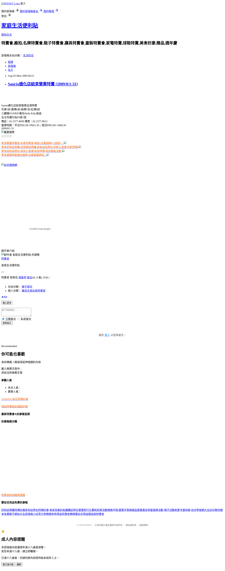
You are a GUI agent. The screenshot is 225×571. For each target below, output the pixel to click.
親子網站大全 (17, 514)
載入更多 (7, 303)
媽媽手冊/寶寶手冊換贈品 (122, 510)
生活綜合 (28, 55)
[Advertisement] (39, 95)
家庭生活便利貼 (19, 26)
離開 (19, 564)
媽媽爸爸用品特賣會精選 (60, 514)
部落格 (12, 66)
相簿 (10, 62)
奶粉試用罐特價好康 (13, 510)
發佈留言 (7, 323)
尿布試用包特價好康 (37, 510)
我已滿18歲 (8, 564)
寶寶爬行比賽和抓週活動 (92, 510)
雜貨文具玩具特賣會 (33, 290)
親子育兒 (27, 286)
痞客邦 (22, 277)
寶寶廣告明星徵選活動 (150, 510)
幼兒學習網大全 (200, 510)
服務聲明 (144, 525)
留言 (29, 277)
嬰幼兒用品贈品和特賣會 (89, 514)
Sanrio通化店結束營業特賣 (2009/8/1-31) (43, 84)
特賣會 (5, 258)
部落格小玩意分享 (35, 514)
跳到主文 (6, 34)
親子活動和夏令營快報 (177, 510)
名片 (10, 70)
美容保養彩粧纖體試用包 (63, 510)
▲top (4, 296)
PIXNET (88, 525)
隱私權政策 (131, 525)
